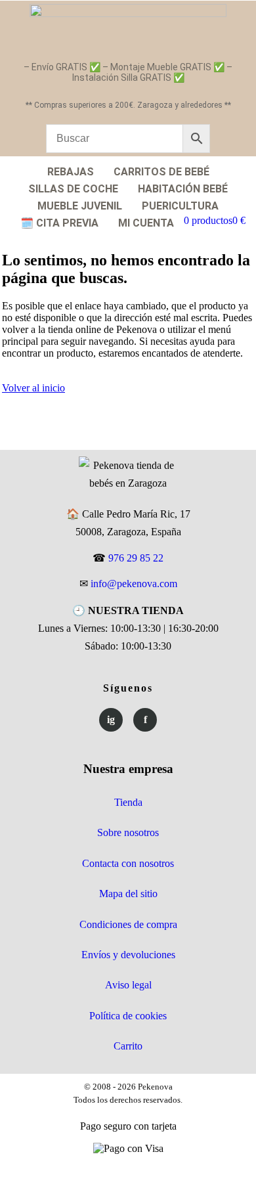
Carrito (128, 1045)
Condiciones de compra (128, 924)
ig (111, 719)
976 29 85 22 (135, 558)
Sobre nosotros (128, 832)
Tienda (128, 802)
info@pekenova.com (134, 583)
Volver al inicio (33, 387)
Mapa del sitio (128, 893)
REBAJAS (70, 172)
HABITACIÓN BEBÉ (183, 189)
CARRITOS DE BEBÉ (161, 172)
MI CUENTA (146, 223)
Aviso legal (128, 984)
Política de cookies (128, 1015)
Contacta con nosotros (128, 863)
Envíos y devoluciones (128, 954)
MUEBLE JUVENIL (79, 206)
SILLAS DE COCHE (73, 189)
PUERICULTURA (180, 206)
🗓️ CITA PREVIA (59, 223)
